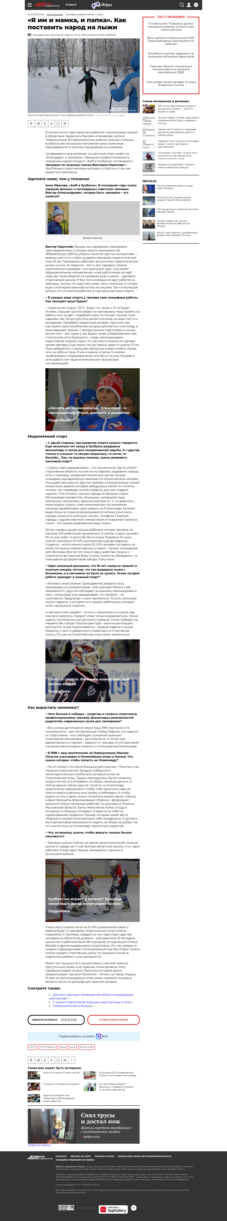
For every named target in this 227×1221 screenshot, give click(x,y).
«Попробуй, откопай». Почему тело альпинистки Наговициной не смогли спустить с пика (177, 155)
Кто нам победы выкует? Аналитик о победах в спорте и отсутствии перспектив (116, 1087)
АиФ (122, 115)
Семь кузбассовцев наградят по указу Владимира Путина (171, 84)
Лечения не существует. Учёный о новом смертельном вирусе (176, 166)
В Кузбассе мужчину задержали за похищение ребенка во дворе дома (171, 55)
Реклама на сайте (81, 1156)
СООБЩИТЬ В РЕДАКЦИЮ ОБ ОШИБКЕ (75, 1160)
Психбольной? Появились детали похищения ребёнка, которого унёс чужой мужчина (171, 26)
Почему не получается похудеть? (61, 1084)
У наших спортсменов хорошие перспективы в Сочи (92, 1002)
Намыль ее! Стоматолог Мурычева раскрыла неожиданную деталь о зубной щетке (177, 132)
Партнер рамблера (86, 1208)
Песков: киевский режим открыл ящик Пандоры (175, 187)
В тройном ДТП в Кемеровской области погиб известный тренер (117, 1074)
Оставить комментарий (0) (113, 1020)
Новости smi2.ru (39, 1145)
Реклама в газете (104, 1156)
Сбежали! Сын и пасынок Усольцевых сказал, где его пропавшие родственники (178, 144)
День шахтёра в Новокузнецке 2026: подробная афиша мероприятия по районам (171, 41)
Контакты (61, 1156)
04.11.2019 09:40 (36, 14)
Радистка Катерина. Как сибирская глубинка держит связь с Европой (59, 1098)
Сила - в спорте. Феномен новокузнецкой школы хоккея (88, 681)
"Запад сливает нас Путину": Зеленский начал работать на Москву (173, 223)
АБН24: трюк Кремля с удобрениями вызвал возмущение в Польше (177, 234)
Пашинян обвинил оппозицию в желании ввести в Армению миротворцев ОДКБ (171, 69)
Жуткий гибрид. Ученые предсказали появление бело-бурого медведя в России (178, 120)
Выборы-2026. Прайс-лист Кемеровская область (144, 1156)
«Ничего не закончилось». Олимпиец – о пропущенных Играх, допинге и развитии (88, 410)
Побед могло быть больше (72, 1006)
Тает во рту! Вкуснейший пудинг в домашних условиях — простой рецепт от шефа (177, 109)
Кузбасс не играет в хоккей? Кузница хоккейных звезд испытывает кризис (84, 901)
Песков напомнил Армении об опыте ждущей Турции (177, 210)
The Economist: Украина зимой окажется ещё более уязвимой (174, 198)
